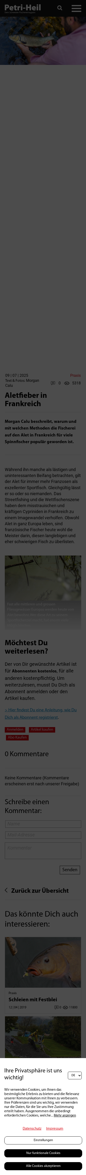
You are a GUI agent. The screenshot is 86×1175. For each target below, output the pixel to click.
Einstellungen (43, 1140)
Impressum (54, 1129)
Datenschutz (32, 1129)
